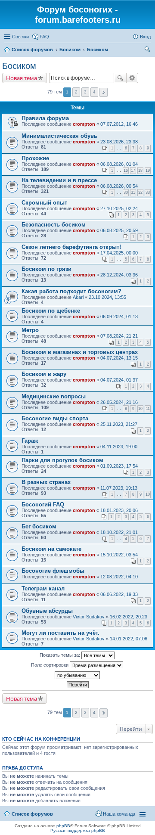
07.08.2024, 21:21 (119, 335)
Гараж (30, 441)
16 (126, 170)
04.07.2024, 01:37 (119, 379)
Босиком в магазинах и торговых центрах (80, 352)
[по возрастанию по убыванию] (77, 675)
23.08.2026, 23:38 (119, 141)
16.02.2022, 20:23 (128, 616)
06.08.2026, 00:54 (119, 186)
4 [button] (94, 92)
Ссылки (20, 36)
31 (133, 192)
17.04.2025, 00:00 (119, 252)
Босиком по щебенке (51, 310)
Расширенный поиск (132, 78)
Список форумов (32, 813)
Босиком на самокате (51, 549)
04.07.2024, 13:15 (119, 357)
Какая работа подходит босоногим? (71, 291)
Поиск (120, 78)
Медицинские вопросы (54, 396)
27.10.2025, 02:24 (119, 208)
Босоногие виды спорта (55, 418)
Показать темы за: (60, 655)
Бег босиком (39, 526)
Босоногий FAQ (43, 504)
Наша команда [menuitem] (119, 813)
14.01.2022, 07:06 (128, 638)
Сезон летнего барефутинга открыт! (71, 247)
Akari (78, 297)
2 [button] (76, 92)
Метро (30, 330)
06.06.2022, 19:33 (119, 594)
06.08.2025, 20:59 (119, 230)
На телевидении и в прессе (59, 180)
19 (148, 170)
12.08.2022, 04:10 (119, 576)
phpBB (63, 825)
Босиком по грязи (46, 269)
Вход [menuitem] (145, 36)
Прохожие (35, 158)
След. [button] (103, 92)
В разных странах (46, 482)
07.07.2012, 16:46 (119, 124)
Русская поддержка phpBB (77, 830)
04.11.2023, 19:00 (118, 446)
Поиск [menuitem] (148, 50)
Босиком (19, 66)
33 (148, 192)
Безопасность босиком (54, 224)
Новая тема (21, 78)
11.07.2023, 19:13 (118, 487)
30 (126, 192)
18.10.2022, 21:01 (119, 532)
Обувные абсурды (47, 611)
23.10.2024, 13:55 (107, 297)
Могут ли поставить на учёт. (60, 633)
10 (140, 409)
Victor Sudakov (89, 616)
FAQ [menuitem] (44, 36)
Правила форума (45, 118)
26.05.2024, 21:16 (119, 402)
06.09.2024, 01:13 (119, 316)
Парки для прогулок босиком (62, 460)
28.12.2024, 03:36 (119, 274)
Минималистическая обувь (59, 136)
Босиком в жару (44, 374)
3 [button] (85, 92)
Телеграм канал (43, 588)
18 (140, 170)
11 (148, 409)
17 (133, 170)
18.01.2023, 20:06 (119, 510)
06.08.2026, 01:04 (119, 164)
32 (140, 192)
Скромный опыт (44, 202)
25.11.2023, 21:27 (118, 424)
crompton (84, 124)
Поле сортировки (50, 664)
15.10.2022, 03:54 (119, 554)
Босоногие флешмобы (53, 571)
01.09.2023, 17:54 (119, 466)
